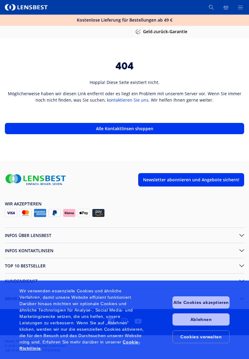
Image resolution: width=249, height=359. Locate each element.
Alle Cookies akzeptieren (201, 302)
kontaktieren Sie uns (127, 100)
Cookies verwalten (201, 336)
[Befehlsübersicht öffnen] (240, 7)
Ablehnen (201, 319)
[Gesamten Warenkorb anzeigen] (226, 7)
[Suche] (211, 7)
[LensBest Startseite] (27, 7)
